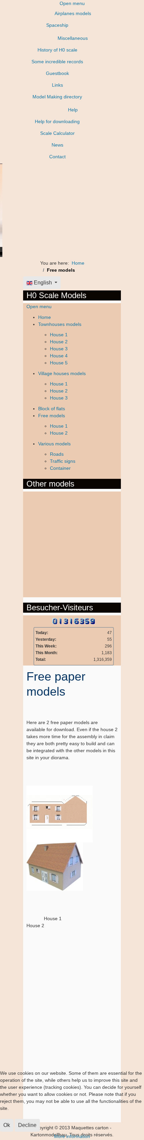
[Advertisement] (53, 543)
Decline (27, 1125)
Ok (6, 1125)
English (42, 282)
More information (72, 1136)
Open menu (72, 3)
